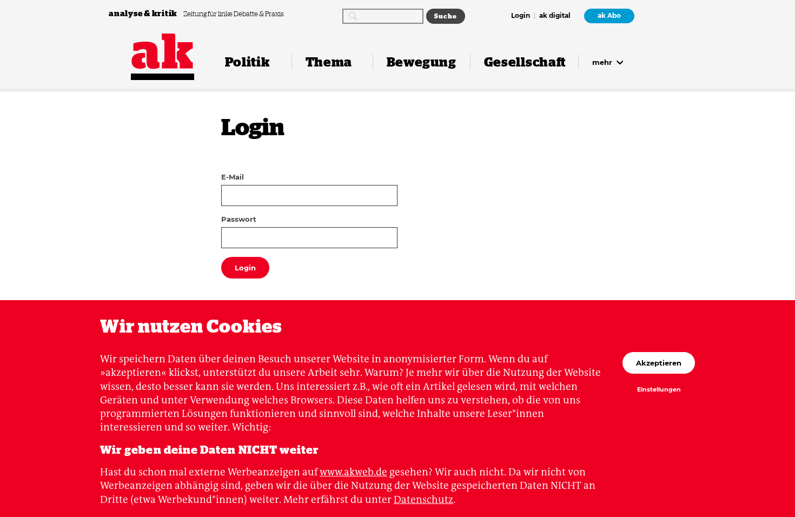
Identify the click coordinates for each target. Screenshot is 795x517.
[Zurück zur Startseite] (162, 51)
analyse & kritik (144, 13)
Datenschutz (423, 499)
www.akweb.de (353, 472)
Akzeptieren (658, 363)
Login (520, 16)
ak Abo (609, 15)
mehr (603, 62)
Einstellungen (659, 390)
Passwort (238, 219)
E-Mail (232, 177)
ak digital (555, 16)
